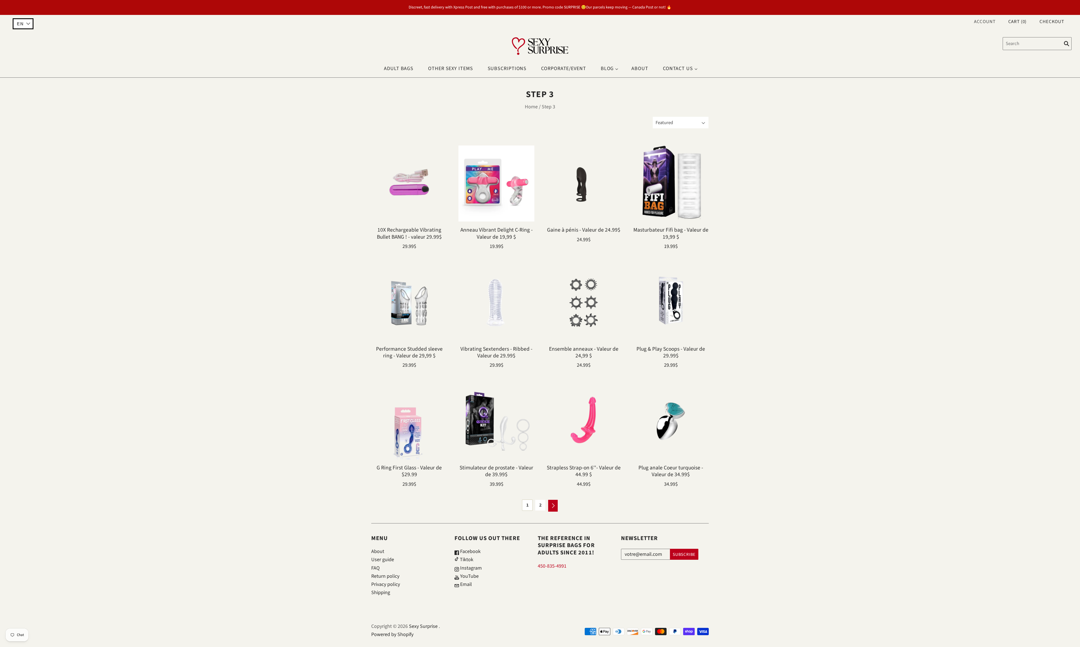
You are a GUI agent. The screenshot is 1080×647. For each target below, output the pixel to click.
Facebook (470, 551)
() (1017, 21)
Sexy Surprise (423, 626)
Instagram (470, 568)
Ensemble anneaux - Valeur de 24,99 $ (583, 352)
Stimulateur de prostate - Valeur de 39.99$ (496, 471)
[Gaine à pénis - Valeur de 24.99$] (584, 183)
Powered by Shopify (392, 634)
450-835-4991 (552, 566)
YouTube (469, 576)
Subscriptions (507, 68)
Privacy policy (385, 584)
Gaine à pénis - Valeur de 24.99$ (583, 230)
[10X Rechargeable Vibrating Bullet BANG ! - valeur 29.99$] (409, 183)
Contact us (678, 68)
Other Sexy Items (450, 68)
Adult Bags (398, 68)
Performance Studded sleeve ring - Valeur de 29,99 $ (409, 352)
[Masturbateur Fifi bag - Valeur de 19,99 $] (671, 183)
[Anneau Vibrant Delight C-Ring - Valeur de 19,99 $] (496, 183)
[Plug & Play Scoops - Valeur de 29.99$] (671, 303)
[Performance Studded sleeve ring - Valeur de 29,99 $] (409, 303)
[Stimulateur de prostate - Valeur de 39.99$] (496, 421)
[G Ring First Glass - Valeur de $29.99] (409, 421)
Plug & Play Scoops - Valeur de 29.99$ (670, 352)
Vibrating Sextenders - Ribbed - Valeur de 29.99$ (496, 352)
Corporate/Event (563, 68)
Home (531, 106)
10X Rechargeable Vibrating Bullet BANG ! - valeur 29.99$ (409, 233)
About (639, 68)
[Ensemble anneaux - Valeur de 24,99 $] (584, 303)
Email (465, 584)
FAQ (375, 568)
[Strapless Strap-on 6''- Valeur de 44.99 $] (584, 421)
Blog (607, 68)
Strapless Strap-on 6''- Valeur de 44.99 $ (584, 471)
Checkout (1052, 21)
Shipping (380, 592)
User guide (382, 559)
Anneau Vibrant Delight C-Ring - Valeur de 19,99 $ (496, 233)
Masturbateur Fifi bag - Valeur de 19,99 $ (670, 233)
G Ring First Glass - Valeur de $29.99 (409, 471)
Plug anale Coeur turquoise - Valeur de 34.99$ (670, 471)
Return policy (385, 576)
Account (985, 21)
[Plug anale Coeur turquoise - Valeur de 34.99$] (671, 421)
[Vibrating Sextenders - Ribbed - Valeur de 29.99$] (496, 303)
